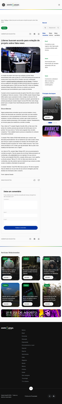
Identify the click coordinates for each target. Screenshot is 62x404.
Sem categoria (26, 375)
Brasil (46, 41)
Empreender (25, 342)
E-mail (5, 219)
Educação (24, 339)
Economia (47, 98)
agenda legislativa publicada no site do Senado (19, 81)
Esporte (24, 351)
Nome (5, 212)
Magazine (24, 360)
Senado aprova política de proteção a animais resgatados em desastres (51, 271)
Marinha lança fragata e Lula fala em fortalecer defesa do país (9, 271)
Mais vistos (51, 34)
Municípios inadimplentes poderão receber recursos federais (30, 271)
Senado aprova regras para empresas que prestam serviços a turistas (9, 298)
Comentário (6, 199)
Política (6, 20)
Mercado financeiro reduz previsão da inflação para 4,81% (51, 111)
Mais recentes (45, 34)
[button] (47, 122)
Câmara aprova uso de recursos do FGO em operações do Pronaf (50, 298)
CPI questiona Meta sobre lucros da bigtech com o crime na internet (30, 298)
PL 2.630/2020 (13, 155)
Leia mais (47, 117)
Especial (24, 348)
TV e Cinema (25, 381)
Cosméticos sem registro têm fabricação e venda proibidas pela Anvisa (51, 47)
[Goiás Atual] (13, 5)
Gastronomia (25, 354)
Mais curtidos (57, 34)
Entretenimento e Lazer (28, 345)
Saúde (46, 58)
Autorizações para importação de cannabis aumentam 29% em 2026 (51, 64)
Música (24, 366)
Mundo (23, 363)
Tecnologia (25, 378)
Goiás (23, 357)
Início (2, 20)
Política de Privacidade (31, 396)
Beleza (23, 330)
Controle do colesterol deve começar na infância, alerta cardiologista (51, 82)
